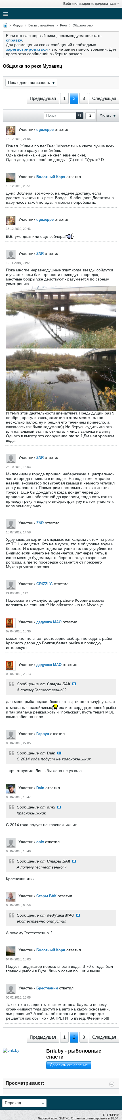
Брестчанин (47, 988)
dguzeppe (45, 129)
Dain (40, 788)
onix (40, 842)
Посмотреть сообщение (74, 683)
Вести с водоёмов (41, 25)
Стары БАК (46, 896)
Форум (18, 25)
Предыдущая (43, 98)
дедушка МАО (49, 622)
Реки (63, 25)
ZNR (40, 253)
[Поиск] (79, 115)
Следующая (104, 98)
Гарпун (42, 734)
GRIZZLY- (44, 584)
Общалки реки (83, 25)
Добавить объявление (69, 1065)
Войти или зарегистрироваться (89, 4)
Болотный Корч (50, 177)
